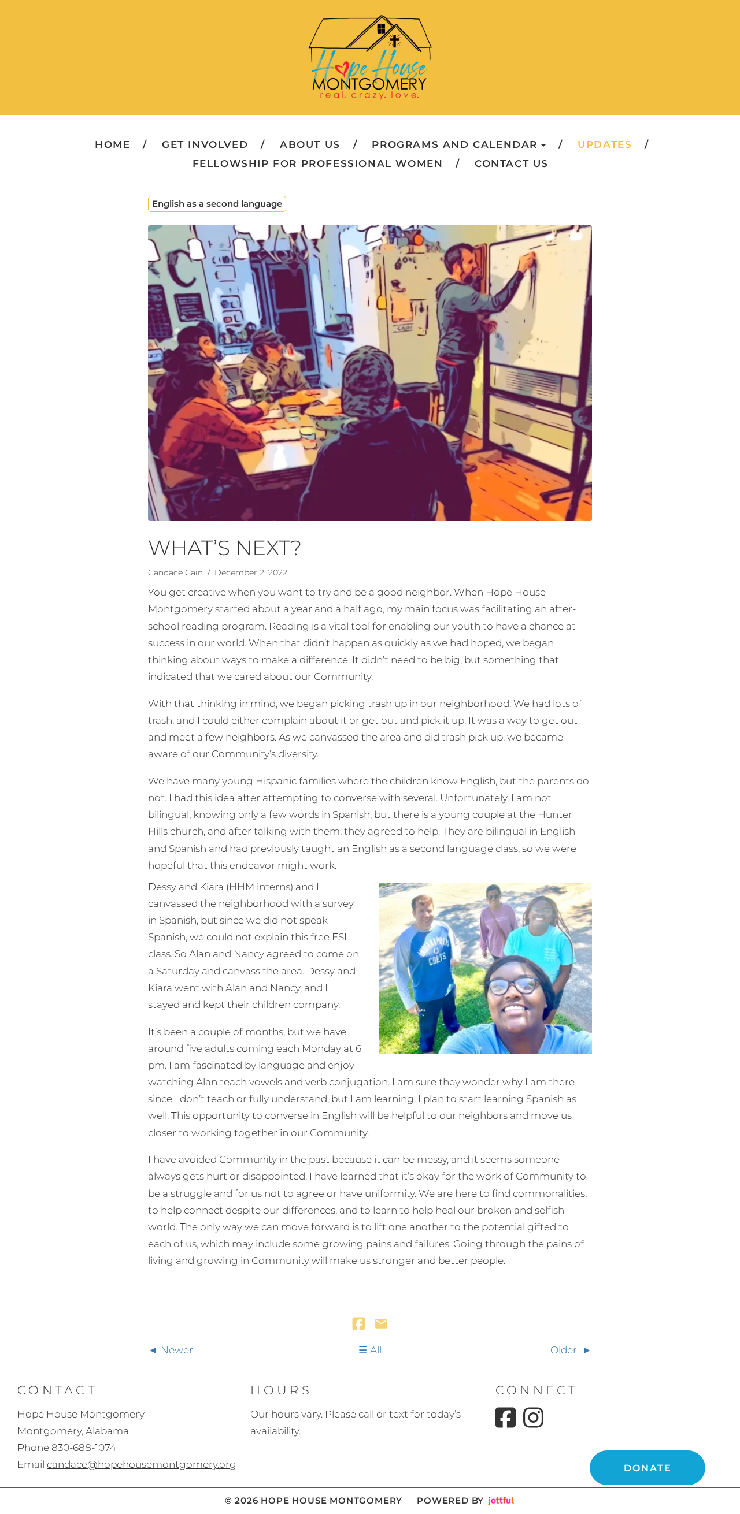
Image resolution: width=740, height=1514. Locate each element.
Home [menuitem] (112, 144)
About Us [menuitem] (310, 144)
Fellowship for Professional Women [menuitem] (318, 163)
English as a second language (217, 203)
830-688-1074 (83, 1447)
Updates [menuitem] (605, 144)
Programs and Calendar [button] (455, 144)
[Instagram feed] (533, 1417)
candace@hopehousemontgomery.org (141, 1464)
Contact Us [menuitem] (512, 163)
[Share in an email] (381, 1324)
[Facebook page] (505, 1417)
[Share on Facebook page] (360, 1324)
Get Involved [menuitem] (205, 144)
